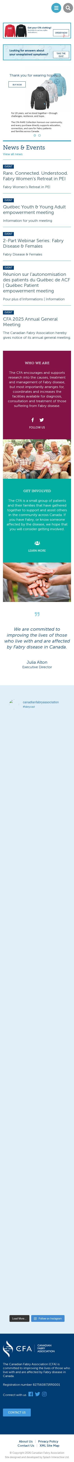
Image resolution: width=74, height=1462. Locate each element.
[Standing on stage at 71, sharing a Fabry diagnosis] (37, 1296)
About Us (26, 1441)
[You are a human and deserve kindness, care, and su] (37, 763)
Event (8, 166)
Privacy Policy (48, 1441)
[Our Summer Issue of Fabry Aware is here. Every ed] (37, 829)
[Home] (19, 8)
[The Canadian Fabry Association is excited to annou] (37, 929)
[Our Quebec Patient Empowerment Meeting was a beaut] (37, 1129)
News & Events (24, 147)
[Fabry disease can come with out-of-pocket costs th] (37, 729)
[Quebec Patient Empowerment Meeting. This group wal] (37, 1029)
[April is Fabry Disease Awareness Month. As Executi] (37, 1262)
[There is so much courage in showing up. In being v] (37, 1096)
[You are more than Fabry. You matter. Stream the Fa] (37, 796)
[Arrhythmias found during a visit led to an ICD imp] (37, 1229)
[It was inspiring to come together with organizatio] (37, 896)
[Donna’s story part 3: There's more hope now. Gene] (37, 863)
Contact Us (17, 1412)
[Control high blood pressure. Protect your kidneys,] (37, 1162)
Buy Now (17, 85)
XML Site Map (49, 1445)
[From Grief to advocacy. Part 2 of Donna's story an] (37, 963)
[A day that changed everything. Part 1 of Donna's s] (37, 996)
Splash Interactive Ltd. (56, 1457)
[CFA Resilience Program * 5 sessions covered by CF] (37, 1196)
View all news (12, 154)
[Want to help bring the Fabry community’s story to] (37, 1063)
